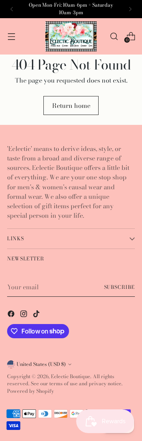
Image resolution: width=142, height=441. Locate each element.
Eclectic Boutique (70, 376)
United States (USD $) (41, 364)
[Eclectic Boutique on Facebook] (12, 315)
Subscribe (119, 287)
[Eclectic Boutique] (71, 36)
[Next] (130, 9)
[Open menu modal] (11, 36)
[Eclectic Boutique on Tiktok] (37, 315)
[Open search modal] (114, 36)
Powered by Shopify (30, 391)
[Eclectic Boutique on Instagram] (24, 315)
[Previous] (12, 9)
